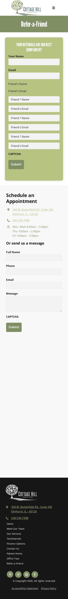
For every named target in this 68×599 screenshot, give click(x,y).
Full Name (13, 252)
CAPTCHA (14, 154)
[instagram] (18, 574)
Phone (10, 266)
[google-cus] (26, 574)
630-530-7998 (21, 220)
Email (12, 70)
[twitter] (10, 574)
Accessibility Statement (25, 588)
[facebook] (35, 574)
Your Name (16, 56)
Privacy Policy (48, 588)
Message (12, 293)
